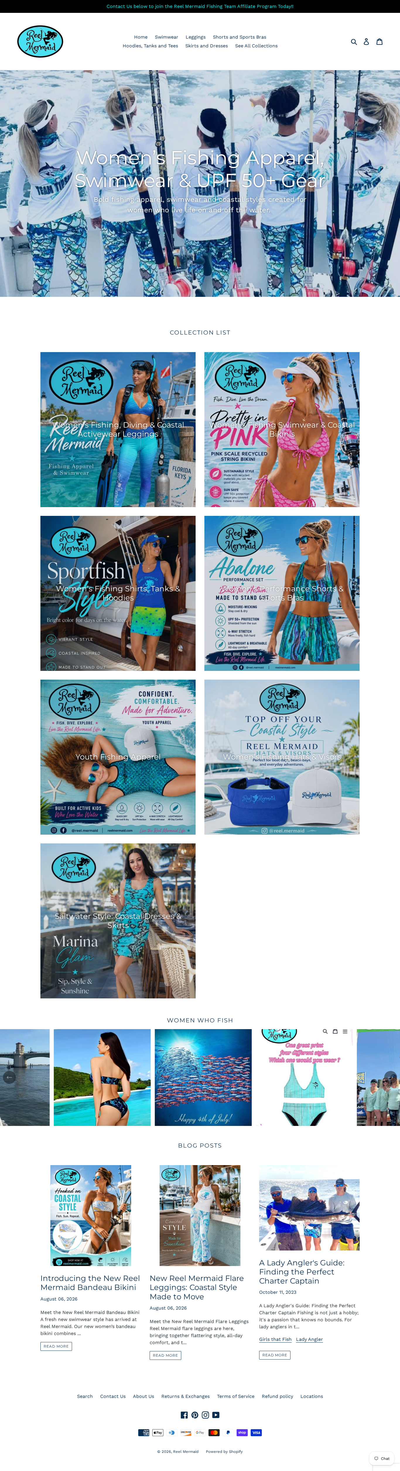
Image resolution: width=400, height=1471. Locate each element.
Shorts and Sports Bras (239, 37)
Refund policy (277, 1396)
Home (141, 37)
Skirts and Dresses (206, 46)
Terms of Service (235, 1396)
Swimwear (166, 37)
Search (85, 1396)
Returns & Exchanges (185, 1396)
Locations (311, 1396)
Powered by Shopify (224, 1451)
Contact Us (113, 1396)
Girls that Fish (275, 1339)
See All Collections (256, 46)
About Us (143, 1396)
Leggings (196, 37)
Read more (56, 1346)
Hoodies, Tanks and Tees (150, 46)
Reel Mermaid (186, 1451)
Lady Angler (309, 1339)
